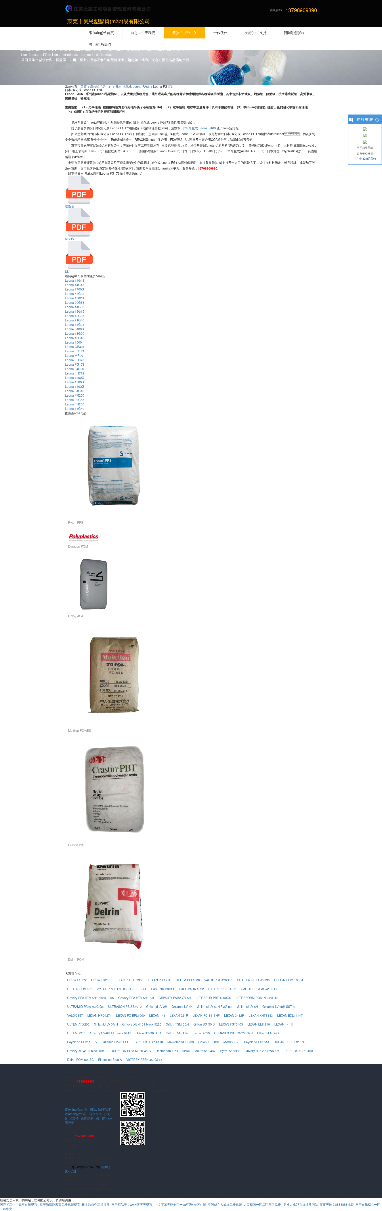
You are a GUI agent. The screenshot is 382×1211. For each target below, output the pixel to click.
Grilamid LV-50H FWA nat (215, 1006)
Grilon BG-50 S (204, 1024)
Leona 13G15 (74, 311)
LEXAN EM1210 (258, 1024)
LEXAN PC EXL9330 (129, 980)
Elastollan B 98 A (110, 1059)
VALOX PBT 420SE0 (218, 980)
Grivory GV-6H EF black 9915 (110, 1033)
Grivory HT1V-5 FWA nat (262, 1051)
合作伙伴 (95, 1114)
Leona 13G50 (74, 333)
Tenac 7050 (201, 1033)
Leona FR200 (74, 395)
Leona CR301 (74, 346)
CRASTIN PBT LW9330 (253, 980)
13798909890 (207, 168)
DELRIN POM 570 (80, 989)
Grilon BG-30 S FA (148, 1033)
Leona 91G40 (74, 320)
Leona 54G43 (74, 391)
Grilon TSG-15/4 (177, 1033)
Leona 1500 (73, 342)
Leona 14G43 (74, 280)
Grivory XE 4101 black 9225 (141, 1024)
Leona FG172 (77, 980)
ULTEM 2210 (76, 1033)
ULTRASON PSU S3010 (125, 1006)
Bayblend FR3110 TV (82, 1042)
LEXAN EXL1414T (290, 1015)
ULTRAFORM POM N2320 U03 (257, 997)
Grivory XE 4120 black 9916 (86, 1051)
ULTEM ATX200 (78, 1024)
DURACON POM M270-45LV (131, 1051)
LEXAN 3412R (234, 1015)
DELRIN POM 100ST (289, 980)
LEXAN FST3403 (231, 1024)
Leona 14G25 (74, 324)
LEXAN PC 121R (159, 980)
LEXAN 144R (283, 1024)
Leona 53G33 (74, 293)
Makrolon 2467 (205, 1051)
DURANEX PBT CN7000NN (233, 1033)
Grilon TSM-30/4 (177, 1024)
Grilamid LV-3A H (106, 1024)
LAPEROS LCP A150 (298, 1051)
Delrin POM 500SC (80, 1059)
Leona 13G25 (74, 315)
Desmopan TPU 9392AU (173, 1051)
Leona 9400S (74, 329)
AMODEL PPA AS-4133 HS (259, 989)
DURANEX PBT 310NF (290, 1042)
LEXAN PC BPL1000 (130, 1015)
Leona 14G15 (74, 285)
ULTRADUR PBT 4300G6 (213, 997)
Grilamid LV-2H (156, 1006)
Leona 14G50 (74, 408)
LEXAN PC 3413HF (206, 1015)
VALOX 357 (75, 1015)
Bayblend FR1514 (256, 1042)
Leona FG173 (74, 364)
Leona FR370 (74, 360)
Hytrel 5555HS (230, 1051)
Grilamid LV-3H (182, 1006)
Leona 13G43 (74, 338)
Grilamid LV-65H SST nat (279, 1006)
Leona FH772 (74, 373)
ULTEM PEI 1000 (188, 980)
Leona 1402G (74, 386)
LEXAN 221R (179, 1015)
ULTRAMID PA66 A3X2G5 (85, 1006)
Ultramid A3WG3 (269, 1033)
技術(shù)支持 (255, 32)
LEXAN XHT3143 (261, 1015)
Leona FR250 (74, 404)
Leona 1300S (74, 382)
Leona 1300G (74, 377)
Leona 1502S (74, 298)
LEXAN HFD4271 (99, 1015)
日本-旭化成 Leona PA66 (132, 86)
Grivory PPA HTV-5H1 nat (136, 997)
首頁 (83, 86)
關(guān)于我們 (100, 1109)
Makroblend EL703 (180, 1042)
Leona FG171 (74, 351)
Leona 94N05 (74, 369)
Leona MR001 (75, 355)
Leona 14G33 (74, 307)
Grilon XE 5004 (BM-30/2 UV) (219, 1042)
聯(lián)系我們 (367, 158)
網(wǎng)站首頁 (76, 1109)
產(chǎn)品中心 (101, 86)
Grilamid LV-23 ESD (115, 1042)
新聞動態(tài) (90, 1118)
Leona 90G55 (74, 399)
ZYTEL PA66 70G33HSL (158, 989)
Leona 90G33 (74, 302)
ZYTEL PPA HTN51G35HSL (116, 989)
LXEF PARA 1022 (191, 989)
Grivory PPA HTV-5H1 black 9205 (90, 997)
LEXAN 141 (157, 1015)
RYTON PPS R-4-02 (222, 989)
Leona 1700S (74, 289)
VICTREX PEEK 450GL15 (144, 1059)
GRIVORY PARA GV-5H (175, 997)
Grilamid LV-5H (247, 1006)
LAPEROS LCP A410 (148, 1042)
